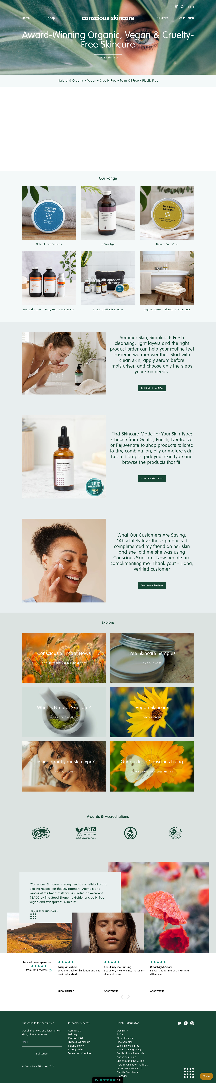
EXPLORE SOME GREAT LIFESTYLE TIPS (152, 771)
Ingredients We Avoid (129, 1068)
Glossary (122, 1076)
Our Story (122, 1030)
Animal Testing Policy (129, 1049)
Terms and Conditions (81, 1053)
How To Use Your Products (132, 1064)
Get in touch (186, 18)
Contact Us (74, 1030)
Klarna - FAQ (75, 1038)
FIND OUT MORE (152, 663)
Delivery (72, 1034)
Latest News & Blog (128, 1045)
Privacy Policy (76, 1049)
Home (26, 18)
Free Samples (125, 1042)
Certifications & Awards (130, 1053)
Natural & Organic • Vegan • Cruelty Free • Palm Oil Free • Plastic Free (108, 81)
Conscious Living (126, 1057)
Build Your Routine (152, 388)
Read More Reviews (152, 585)
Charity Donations (127, 1072)
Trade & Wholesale (79, 1042)
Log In (190, 7)
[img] (39, 966)
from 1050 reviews (37, 970)
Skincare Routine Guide (130, 1061)
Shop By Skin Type (108, 57)
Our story (162, 18)
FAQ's (120, 1034)
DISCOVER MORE (152, 717)
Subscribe (42, 1053)
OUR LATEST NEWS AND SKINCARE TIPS (64, 663)
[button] (123, 996)
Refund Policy (76, 1045)
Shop (51, 18)
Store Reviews (125, 1038)
